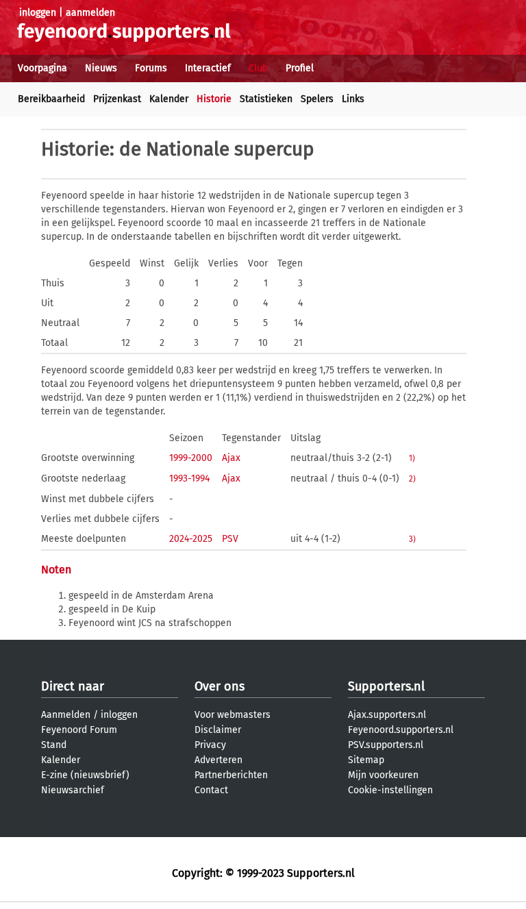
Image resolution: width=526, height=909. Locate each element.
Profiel (300, 68)
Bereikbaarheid (51, 99)
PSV (230, 539)
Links (353, 99)
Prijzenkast (117, 99)
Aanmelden (65, 715)
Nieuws (101, 68)
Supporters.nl (386, 686)
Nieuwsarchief (72, 790)
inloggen (37, 12)
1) (412, 458)
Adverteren (218, 760)
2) (412, 479)
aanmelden (90, 12)
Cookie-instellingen (390, 790)
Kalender (168, 99)
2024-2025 (190, 539)
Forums (151, 68)
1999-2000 (190, 458)
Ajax (231, 458)
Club (258, 68)
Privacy (210, 745)
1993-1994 (189, 478)
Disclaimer (218, 730)
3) (412, 539)
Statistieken (266, 99)
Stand (53, 745)
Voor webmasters (233, 715)
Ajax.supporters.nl (387, 715)
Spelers (317, 99)
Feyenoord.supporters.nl (400, 730)
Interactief (208, 68)
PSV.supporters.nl (385, 745)
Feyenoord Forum (79, 730)
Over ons (220, 686)
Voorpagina (42, 68)
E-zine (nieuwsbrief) (85, 775)
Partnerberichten (231, 775)
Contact (211, 790)
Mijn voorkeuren (383, 775)
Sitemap (366, 760)
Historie (214, 99)
